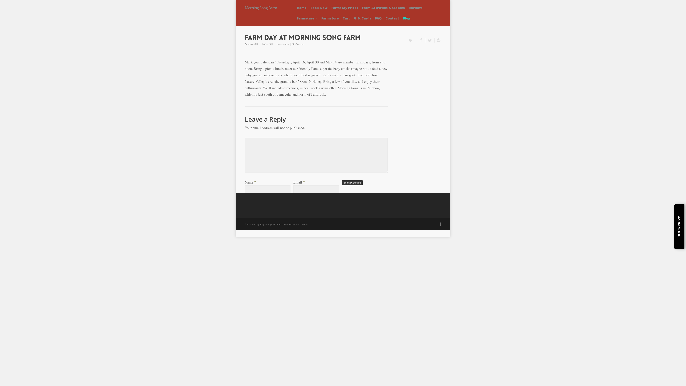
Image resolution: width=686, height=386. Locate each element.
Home (302, 8)
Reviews (415, 8)
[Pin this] (437, 40)
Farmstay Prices (344, 8)
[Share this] (421, 40)
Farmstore (330, 18)
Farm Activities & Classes (383, 8)
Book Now (318, 8)
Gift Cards (362, 18)
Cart (346, 18)
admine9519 (253, 44)
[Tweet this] (429, 40)
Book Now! (679, 226)
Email (299, 182)
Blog (406, 18)
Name (250, 182)
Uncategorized (283, 44)
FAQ (378, 18)
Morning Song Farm (261, 8)
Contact (392, 18)
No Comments (298, 44)
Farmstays (306, 18)
